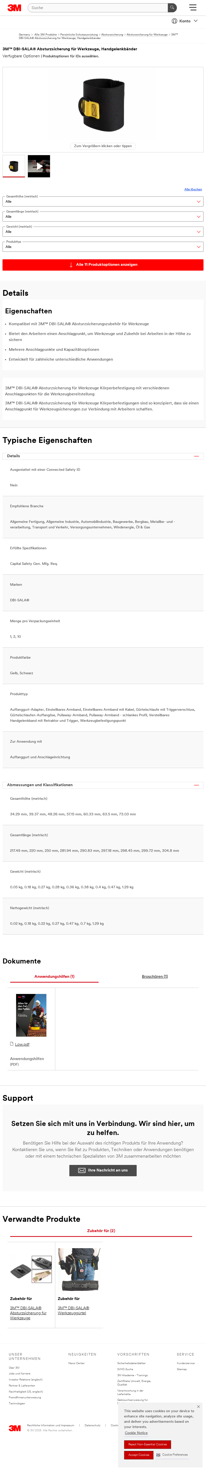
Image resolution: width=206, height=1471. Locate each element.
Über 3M (14, 1368)
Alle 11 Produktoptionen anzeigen (106, 265)
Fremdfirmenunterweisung (25, 1397)
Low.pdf (22, 1045)
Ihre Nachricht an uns (108, 1170)
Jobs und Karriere (19, 1373)
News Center (76, 1363)
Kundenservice (186, 1363)
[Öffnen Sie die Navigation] (192, 9)
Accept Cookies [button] (138, 1455)
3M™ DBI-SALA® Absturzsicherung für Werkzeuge (28, 1313)
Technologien (17, 1403)
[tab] (54, 977)
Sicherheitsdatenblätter (131, 1363)
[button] (172, 1455)
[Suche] (172, 7)
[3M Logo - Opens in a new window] (14, 8)
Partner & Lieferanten (22, 1385)
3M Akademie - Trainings (132, 1375)
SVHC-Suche (125, 1369)
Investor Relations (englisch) (25, 1379)
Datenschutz (92, 1425)
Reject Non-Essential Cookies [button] (147, 1444)
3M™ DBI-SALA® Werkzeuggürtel (73, 1310)
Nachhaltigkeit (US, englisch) (26, 1392)
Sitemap (182, 1369)
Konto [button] (184, 21)
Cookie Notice (136, 1433)
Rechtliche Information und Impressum (50, 1425)
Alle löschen (193, 189)
